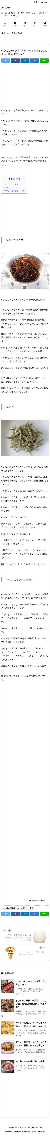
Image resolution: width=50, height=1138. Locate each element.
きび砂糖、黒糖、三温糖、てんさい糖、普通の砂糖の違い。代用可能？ (31, 1003)
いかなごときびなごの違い (14, 190)
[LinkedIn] (25, 60)
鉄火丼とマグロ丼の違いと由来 (30, 1061)
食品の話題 (18, 33)
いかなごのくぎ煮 (10, 184)
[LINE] (44, 60)
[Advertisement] (25, 87)
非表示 (16, 179)
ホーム (6, 33)
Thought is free (39, 1132)
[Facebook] (15, 60)
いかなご (7, 187)
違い (44, 900)
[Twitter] (5, 60)
